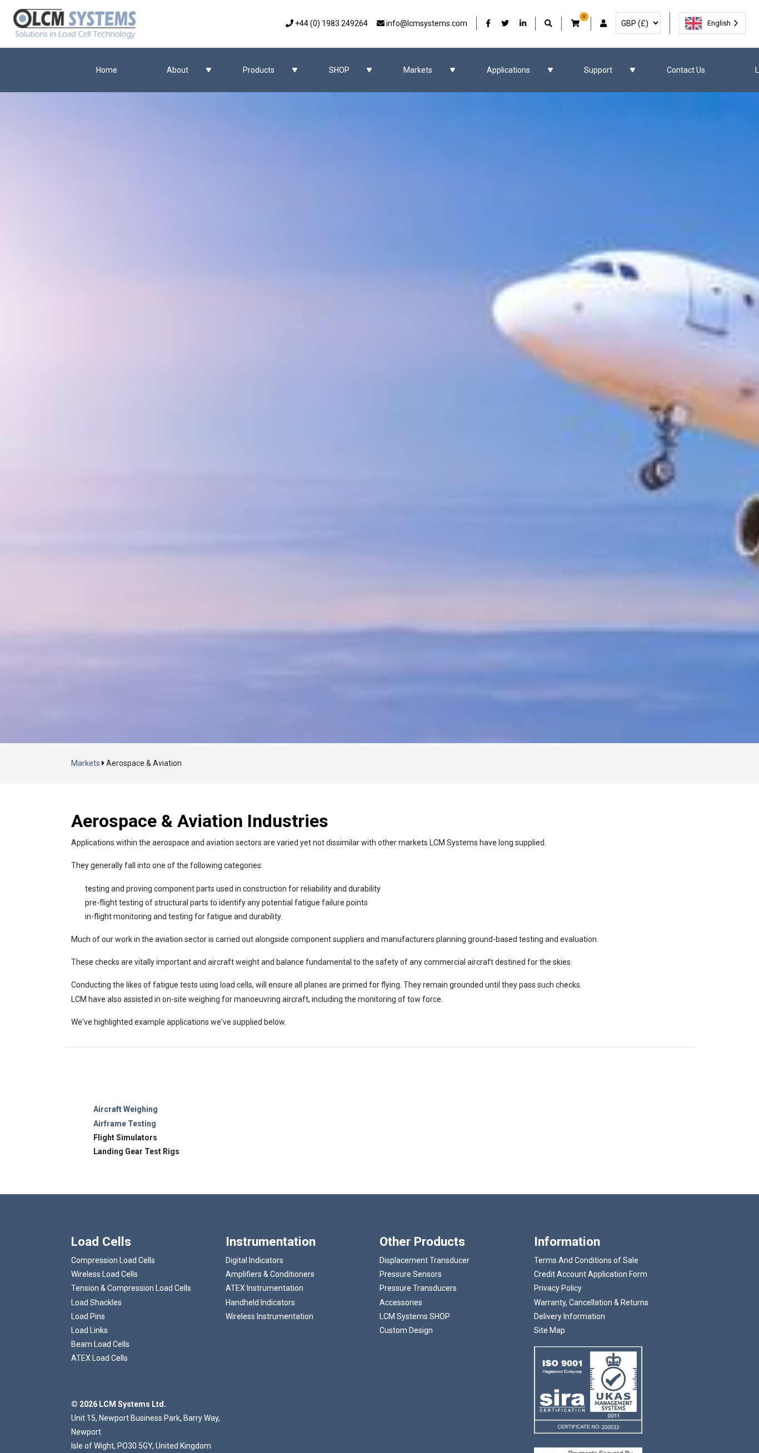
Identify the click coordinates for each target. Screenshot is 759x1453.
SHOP (339, 70)
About (177, 70)
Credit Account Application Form (590, 1274)
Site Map (549, 1330)
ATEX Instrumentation (264, 1288)
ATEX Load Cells (99, 1358)
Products (258, 70)
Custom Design (406, 1330)
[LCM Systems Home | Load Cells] (74, 24)
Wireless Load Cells (104, 1274)
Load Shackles (96, 1302)
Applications (508, 70)
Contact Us (686, 70)
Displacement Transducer (424, 1260)
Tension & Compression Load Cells (131, 1288)
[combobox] (712, 23)
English (719, 23)
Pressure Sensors (410, 1274)
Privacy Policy (558, 1288)
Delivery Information (569, 1316)
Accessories (400, 1302)
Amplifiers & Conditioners (270, 1274)
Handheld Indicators (260, 1302)
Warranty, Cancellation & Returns (591, 1302)
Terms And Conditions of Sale (586, 1260)
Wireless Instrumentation (269, 1316)
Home (106, 70)
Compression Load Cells (113, 1260)
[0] (576, 24)
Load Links (89, 1330)
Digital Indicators (254, 1260)
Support (598, 70)
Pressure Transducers (418, 1288)
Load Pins (88, 1316)
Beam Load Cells (100, 1344)
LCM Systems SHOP (414, 1316)
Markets (417, 70)
